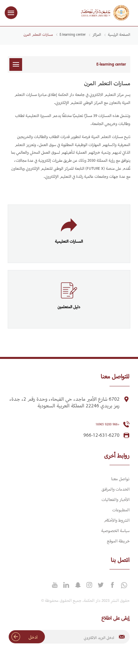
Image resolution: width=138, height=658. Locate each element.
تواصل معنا (120, 479)
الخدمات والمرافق (115, 490)
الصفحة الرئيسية (119, 34)
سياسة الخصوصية (115, 531)
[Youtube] (54, 585)
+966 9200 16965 (107, 424)
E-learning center (73, 34)
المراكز (96, 34)
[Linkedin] (66, 585)
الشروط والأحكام (117, 521)
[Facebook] (112, 585)
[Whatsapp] (123, 585)
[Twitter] (101, 585)
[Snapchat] (77, 585)
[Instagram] (89, 585)
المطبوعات (121, 510)
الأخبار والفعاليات (115, 500)
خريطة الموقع (118, 541)
